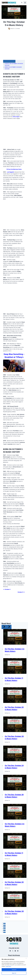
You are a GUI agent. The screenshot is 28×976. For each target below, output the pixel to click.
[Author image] (9, 29)
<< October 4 (6, 589)
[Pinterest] (18, 951)
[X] (13, 951)
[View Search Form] (22, 2)
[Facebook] (10, 951)
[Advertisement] (14, 46)
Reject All (14, 973)
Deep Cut (13, 28)
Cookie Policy (8, 966)
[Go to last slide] (4, 627)
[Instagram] (15, 951)
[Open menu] (25, 2)
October (18, 28)
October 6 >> (21, 592)
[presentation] (15, 637)
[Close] (26, 958)
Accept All (14, 969)
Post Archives (14, 955)
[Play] (14, 365)
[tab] (4, 923)
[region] (14, 966)
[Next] (9, 627)
